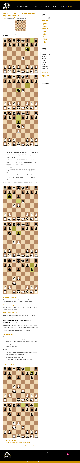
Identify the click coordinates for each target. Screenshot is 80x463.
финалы (62, 6)
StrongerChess (5, 17)
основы (35, 6)
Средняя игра (55, 6)
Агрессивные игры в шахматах (23, 6)
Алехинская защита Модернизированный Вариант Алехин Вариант (21, 445)
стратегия (47, 6)
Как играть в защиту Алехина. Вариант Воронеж (46, 23)
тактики (41, 6)
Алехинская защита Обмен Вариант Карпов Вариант (18, 442)
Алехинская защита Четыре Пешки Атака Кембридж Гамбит (20, 444)
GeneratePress (51, 461)
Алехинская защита (23, 17)
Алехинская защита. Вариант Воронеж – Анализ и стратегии (45, 40)
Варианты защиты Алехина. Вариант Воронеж (45, 31)
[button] (75, 6)
